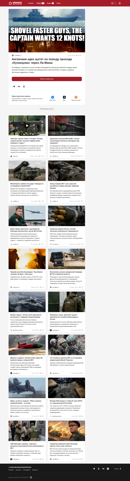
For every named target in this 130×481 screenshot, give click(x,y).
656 (43, 330)
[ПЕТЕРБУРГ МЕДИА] (11, 330)
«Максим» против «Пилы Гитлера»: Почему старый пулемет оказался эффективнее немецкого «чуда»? (26, 141)
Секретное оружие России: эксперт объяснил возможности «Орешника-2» (64, 230)
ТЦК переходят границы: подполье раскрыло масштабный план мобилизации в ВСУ (27, 446)
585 (43, 416)
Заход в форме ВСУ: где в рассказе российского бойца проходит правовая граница (64, 186)
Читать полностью (47, 79)
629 (82, 330)
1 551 (81, 201)
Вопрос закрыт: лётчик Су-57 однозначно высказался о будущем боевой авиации (25, 316)
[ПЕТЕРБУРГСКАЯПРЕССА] (50, 416)
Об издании (26, 470)
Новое (40, 3)
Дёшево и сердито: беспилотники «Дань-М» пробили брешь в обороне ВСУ (26, 359)
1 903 (42, 201)
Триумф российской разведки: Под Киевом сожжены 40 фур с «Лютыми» (26, 273)
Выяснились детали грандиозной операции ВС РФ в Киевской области (66, 273)
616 (43, 373)
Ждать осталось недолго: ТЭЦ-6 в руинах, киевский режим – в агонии (26, 402)
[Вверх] (118, 469)
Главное (31, 3)
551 (82, 459)
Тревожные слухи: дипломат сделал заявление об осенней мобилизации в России (64, 317)
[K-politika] (13, 55)
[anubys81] (11, 156)
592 (82, 373)
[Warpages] (50, 330)
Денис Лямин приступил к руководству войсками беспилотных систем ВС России (26, 230)
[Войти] (120, 3)
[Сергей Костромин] (50, 156)
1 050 (42, 244)
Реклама (11, 470)
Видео (50, 3)
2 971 (81, 156)
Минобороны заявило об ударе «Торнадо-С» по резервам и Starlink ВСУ (27, 185)
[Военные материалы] (15, 3)
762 (82, 287)
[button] (14, 86)
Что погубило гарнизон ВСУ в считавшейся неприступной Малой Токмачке (66, 359)
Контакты (18, 470)
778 (43, 287)
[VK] (103, 469)
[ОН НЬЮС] (50, 244)
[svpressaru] (11, 287)
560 (43, 459)
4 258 (42, 156)
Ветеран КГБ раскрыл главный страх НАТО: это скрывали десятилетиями (66, 402)
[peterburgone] (11, 373)
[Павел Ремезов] (50, 201)
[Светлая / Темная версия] (113, 3)
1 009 (81, 244)
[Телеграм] (94, 469)
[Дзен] (108, 469)
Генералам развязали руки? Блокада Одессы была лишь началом (63, 445)
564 (82, 416)
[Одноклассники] (98, 469)
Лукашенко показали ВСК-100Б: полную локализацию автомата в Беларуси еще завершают (64, 141)
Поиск (59, 3)
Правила (34, 470)
